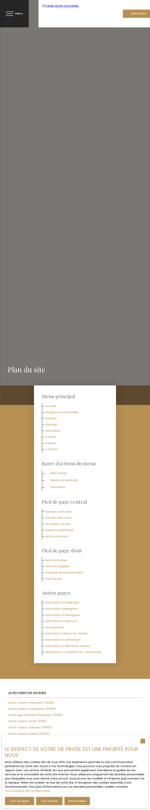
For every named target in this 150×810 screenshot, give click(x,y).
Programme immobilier (62, 412)
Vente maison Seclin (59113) (27, 721)
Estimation (53, 431)
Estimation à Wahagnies (63, 615)
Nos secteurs (55, 627)
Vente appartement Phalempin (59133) (35, 715)
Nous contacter (57, 536)
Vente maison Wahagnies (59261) (32, 709)
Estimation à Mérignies (62, 609)
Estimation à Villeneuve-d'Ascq (68, 646)
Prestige (51, 425)
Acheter (51, 418)
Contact (52, 449)
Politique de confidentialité (64, 573)
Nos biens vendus (58, 524)
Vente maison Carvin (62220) (28, 734)
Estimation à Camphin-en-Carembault (73, 652)
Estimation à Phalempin (62, 602)
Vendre (51, 437)
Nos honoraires (56, 560)
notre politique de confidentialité (27, 791)
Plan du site (54, 579)
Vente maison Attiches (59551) (30, 727)
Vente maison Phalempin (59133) (31, 703)
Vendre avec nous (58, 518)
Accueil (51, 406)
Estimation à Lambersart (63, 640)
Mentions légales (58, 566)
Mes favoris (58, 473)
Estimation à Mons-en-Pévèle (67, 633)
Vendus (51, 443)
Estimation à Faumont (61, 621)
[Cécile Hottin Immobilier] (68, 13)
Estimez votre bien (58, 512)
